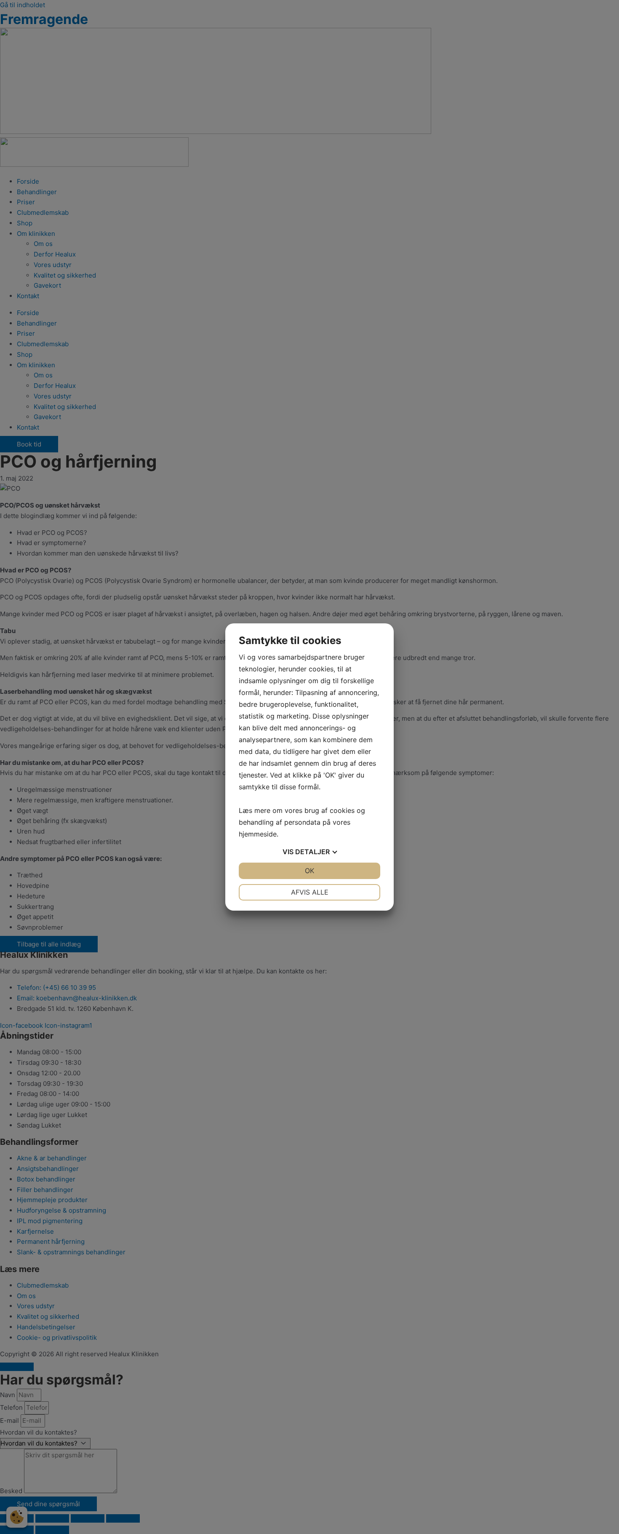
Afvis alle (309, 892)
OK (309, 870)
